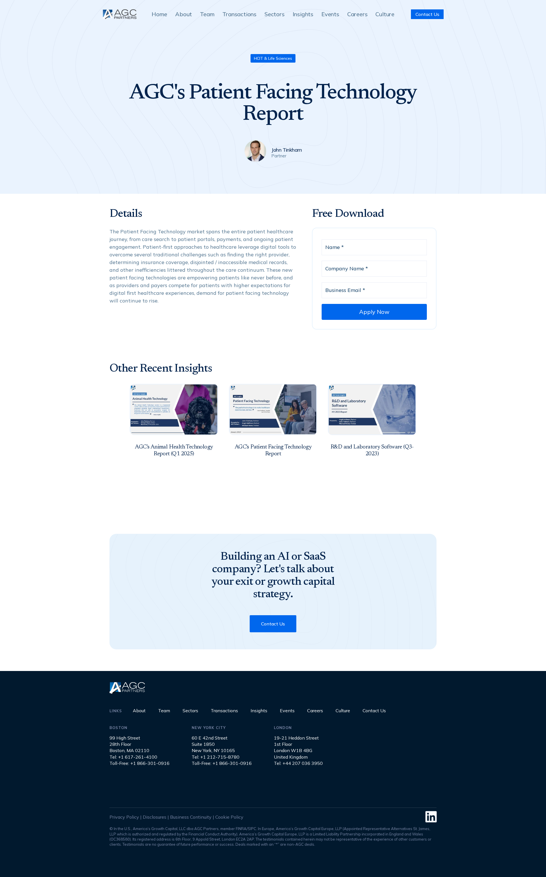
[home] (119, 14)
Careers (357, 14)
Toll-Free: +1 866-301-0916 (139, 763)
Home (159, 14)
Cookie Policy (229, 817)
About (183, 14)
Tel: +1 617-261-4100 (133, 757)
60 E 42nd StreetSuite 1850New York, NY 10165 (213, 744)
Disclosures (154, 817)
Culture (384, 14)
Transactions (239, 14)
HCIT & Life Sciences (273, 58)
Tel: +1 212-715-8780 (215, 757)
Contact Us (427, 14)
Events (330, 14)
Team (207, 14)
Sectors (274, 14)
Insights (303, 14)
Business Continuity (191, 817)
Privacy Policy (124, 817)
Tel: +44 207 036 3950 (298, 763)
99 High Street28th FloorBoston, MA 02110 (129, 744)
